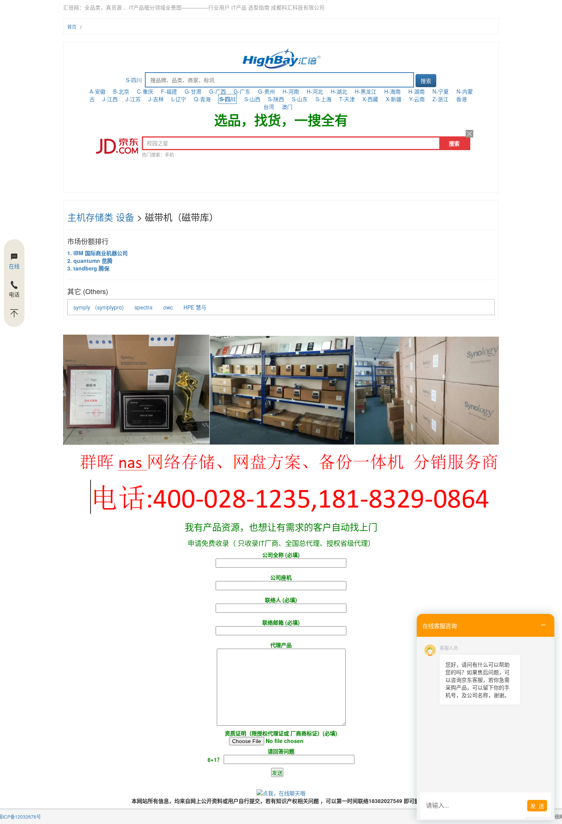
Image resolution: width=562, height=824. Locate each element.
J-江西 (110, 99)
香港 (461, 99)
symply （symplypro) (98, 307)
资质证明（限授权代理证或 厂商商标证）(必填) (281, 733)
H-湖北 (339, 91)
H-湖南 (416, 91)
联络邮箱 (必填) (281, 622)
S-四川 (134, 80)
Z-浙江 (440, 99)
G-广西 (217, 91)
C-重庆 (145, 91)
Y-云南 (417, 99)
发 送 (537, 805)
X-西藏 (370, 99)
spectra (144, 307)
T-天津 (347, 99)
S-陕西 (276, 99)
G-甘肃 (193, 91)
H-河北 (315, 91)
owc (168, 307)
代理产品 (281, 645)
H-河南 (291, 91)
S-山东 (300, 99)
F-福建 (169, 91)
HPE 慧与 (195, 307)
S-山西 (252, 99)
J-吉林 (156, 99)
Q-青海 (202, 99)
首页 (71, 26)
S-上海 (323, 99)
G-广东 (242, 91)
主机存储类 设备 (100, 216)
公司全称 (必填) (281, 555)
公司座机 (281, 577)
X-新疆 (393, 99)
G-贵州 (266, 91)
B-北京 (121, 91)
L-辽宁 (178, 99)
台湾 (268, 106)
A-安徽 (97, 91)
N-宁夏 (440, 91)
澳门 (287, 106)
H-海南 (392, 91)
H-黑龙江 (366, 91)
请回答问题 (251, 755)
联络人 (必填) (281, 600)
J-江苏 (133, 99)
